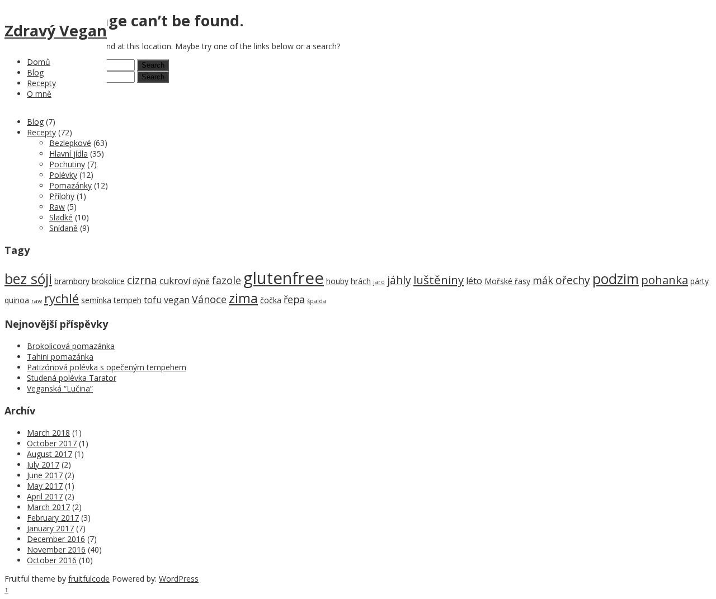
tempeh (128, 300)
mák (543, 280)
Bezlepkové (70, 143)
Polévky (63, 174)
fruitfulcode (89, 578)
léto (474, 281)
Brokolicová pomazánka (71, 346)
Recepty (41, 83)
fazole (226, 280)
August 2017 (49, 454)
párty (699, 281)
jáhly (399, 279)
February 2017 (53, 517)
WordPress (179, 578)
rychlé (61, 298)
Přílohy (61, 196)
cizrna (142, 279)
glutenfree (283, 278)
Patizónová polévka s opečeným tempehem (106, 367)
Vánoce (209, 299)
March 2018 (48, 432)
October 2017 (52, 443)
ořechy (572, 279)
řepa (294, 299)
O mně (39, 93)
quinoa (16, 300)
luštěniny (438, 279)
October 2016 (52, 560)
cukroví (174, 281)
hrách (361, 281)
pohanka (664, 279)
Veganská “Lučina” (60, 388)
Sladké (61, 217)
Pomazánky (70, 185)
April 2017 (45, 496)
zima (243, 298)
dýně (201, 281)
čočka (270, 300)
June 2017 (45, 475)
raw (36, 301)
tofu (153, 300)
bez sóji (28, 278)
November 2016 (56, 549)
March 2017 (48, 507)
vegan (177, 300)
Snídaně (63, 228)
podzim (615, 279)
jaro (379, 282)
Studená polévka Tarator (71, 377)
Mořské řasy (507, 281)
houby (337, 281)
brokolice (108, 281)
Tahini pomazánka (60, 356)
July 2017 (43, 464)
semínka (96, 300)
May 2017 (45, 485)
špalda (316, 301)
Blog (35, 72)
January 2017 (50, 528)
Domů (38, 61)
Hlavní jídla (68, 153)
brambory (72, 281)
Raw (57, 206)
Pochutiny (67, 164)
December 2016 (56, 539)
